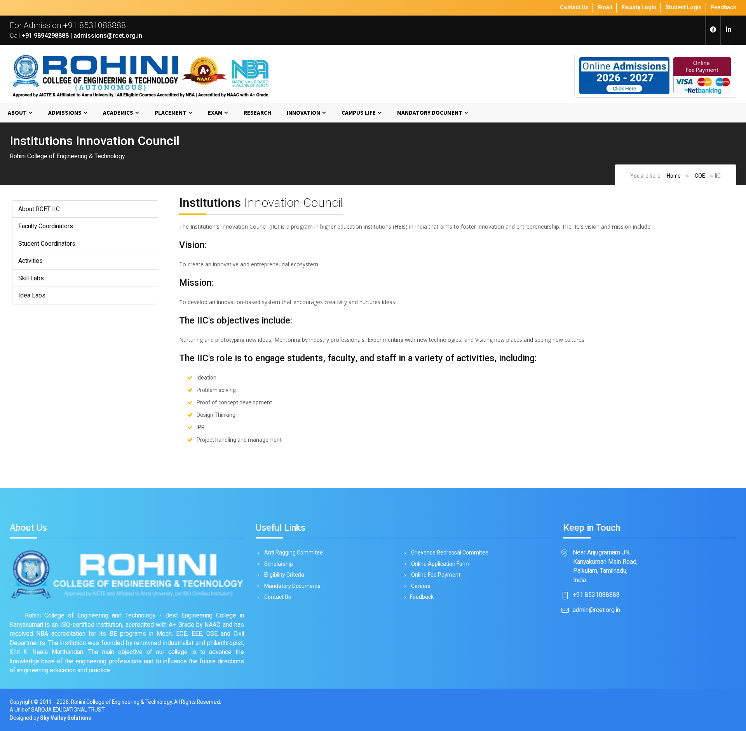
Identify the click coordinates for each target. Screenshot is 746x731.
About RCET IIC (39, 209)
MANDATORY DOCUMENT (429, 112)
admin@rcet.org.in (596, 610)
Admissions (65, 112)
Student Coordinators (46, 243)
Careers (420, 586)
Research (257, 112)
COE (700, 176)
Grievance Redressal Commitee (449, 552)
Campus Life (359, 112)
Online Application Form (439, 564)
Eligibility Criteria (283, 575)
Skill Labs (31, 278)
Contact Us (277, 597)
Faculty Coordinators (45, 226)
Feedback (422, 597)
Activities (30, 260)
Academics (118, 112)
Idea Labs (31, 295)
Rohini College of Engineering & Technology (121, 702)
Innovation (303, 112)
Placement (170, 112)
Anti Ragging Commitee (293, 552)
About (17, 112)
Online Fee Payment (435, 575)
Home (674, 176)
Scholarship (278, 564)
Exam (215, 112)
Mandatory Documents (292, 586)
